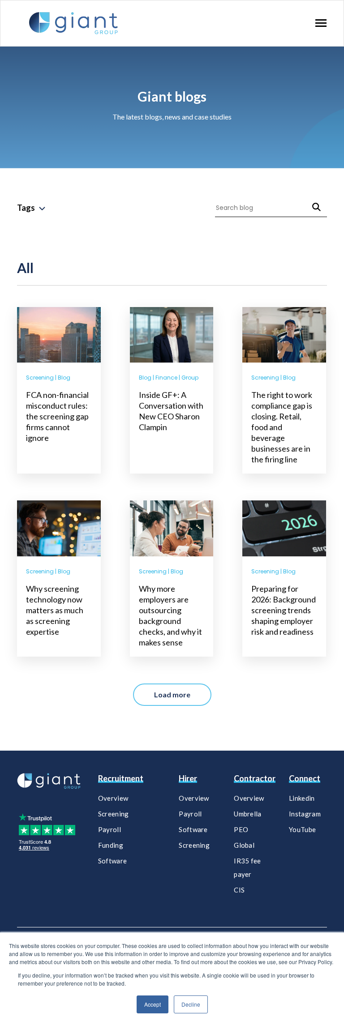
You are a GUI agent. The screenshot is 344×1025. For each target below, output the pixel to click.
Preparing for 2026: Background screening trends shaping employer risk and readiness (283, 610)
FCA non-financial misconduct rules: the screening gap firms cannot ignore (57, 416)
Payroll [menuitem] (109, 829)
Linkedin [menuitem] (301, 798)
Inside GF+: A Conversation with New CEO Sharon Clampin (171, 411)
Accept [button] (152, 1004)
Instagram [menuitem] (305, 814)
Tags (26, 208)
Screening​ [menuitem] (194, 845)
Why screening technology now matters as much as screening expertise (54, 610)
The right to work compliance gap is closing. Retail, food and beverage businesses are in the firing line (281, 427)
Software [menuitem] (112, 861)
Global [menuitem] (244, 845)
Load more (172, 694)
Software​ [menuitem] (193, 829)
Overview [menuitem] (113, 798)
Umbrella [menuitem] (247, 814)
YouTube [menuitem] (302, 829)
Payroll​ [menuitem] (190, 814)
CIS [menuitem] (239, 890)
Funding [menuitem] (110, 845)
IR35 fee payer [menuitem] (247, 867)
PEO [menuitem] (241, 829)
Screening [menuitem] (113, 814)
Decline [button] (190, 1004)
